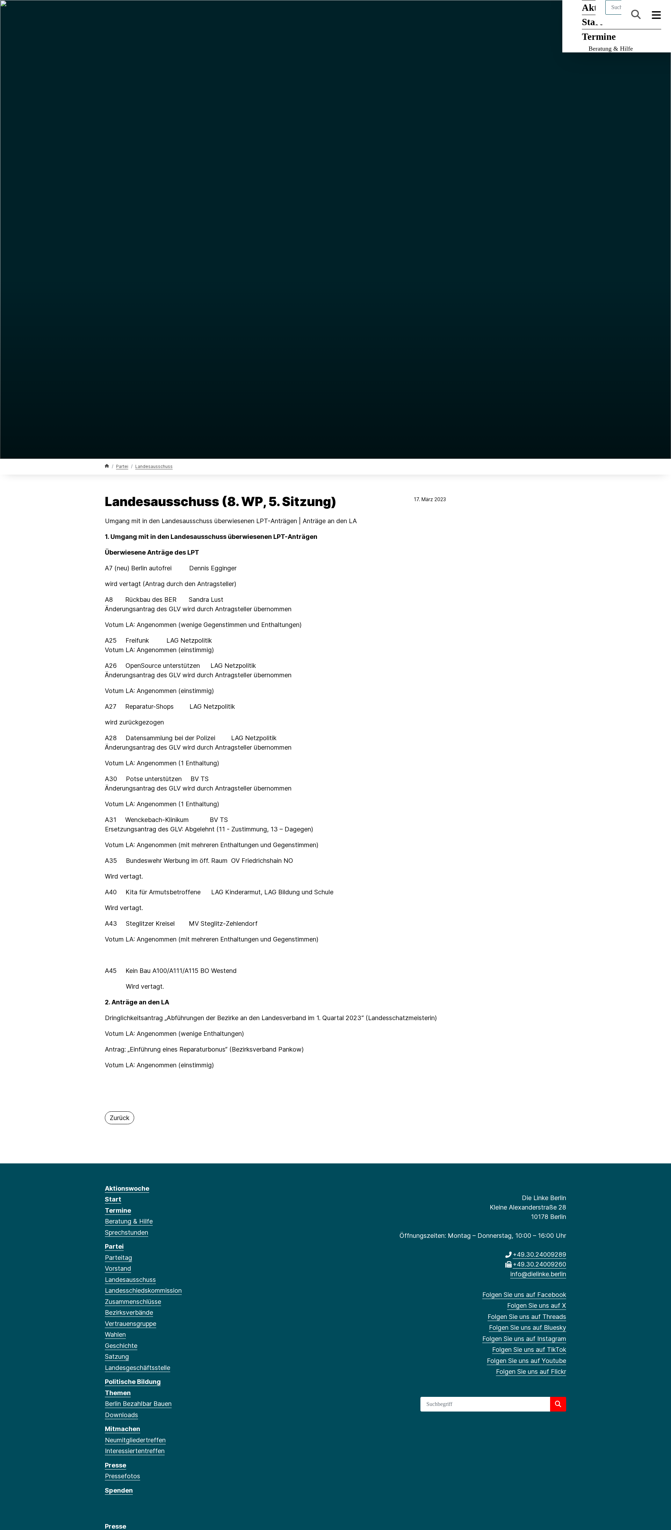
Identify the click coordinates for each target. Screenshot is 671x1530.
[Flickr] (189, 15)
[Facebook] (108, 15)
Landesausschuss (154, 466)
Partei (122, 466)
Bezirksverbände (129, 1312)
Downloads (121, 1415)
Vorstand (118, 1268)
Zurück (119, 1117)
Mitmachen (122, 1428)
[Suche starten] (558, 1404)
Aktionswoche (127, 1188)
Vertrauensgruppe (130, 1323)
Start (113, 1199)
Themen (118, 1393)
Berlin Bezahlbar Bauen (138, 1403)
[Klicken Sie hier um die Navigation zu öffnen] (656, 14)
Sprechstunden (126, 1232)
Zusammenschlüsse (133, 1301)
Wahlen (115, 1334)
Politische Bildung (133, 1381)
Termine (599, 36)
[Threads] (131, 15)
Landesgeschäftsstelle (137, 1367)
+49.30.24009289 (539, 1254)
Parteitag (118, 1257)
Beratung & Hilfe (611, 48)
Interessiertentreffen (135, 1451)
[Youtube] (177, 15)
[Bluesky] (143, 15)
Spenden (119, 1490)
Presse (115, 1465)
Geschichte (121, 1345)
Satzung (117, 1356)
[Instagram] (154, 15)
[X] (120, 15)
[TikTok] (165, 15)
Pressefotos (122, 1476)
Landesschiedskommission (143, 1290)
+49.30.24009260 (539, 1264)
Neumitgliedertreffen (135, 1440)
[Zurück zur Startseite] (107, 466)
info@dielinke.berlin (538, 1274)
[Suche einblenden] (636, 14)
